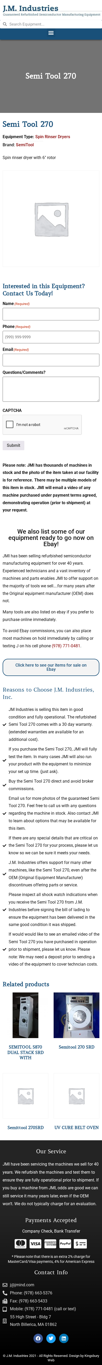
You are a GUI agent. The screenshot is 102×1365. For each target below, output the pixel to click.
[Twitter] (51, 1338)
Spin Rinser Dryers (52, 136)
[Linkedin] (64, 1338)
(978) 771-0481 (66, 645)
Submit (13, 445)
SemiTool (25, 144)
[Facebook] (38, 1338)
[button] (51, 32)
